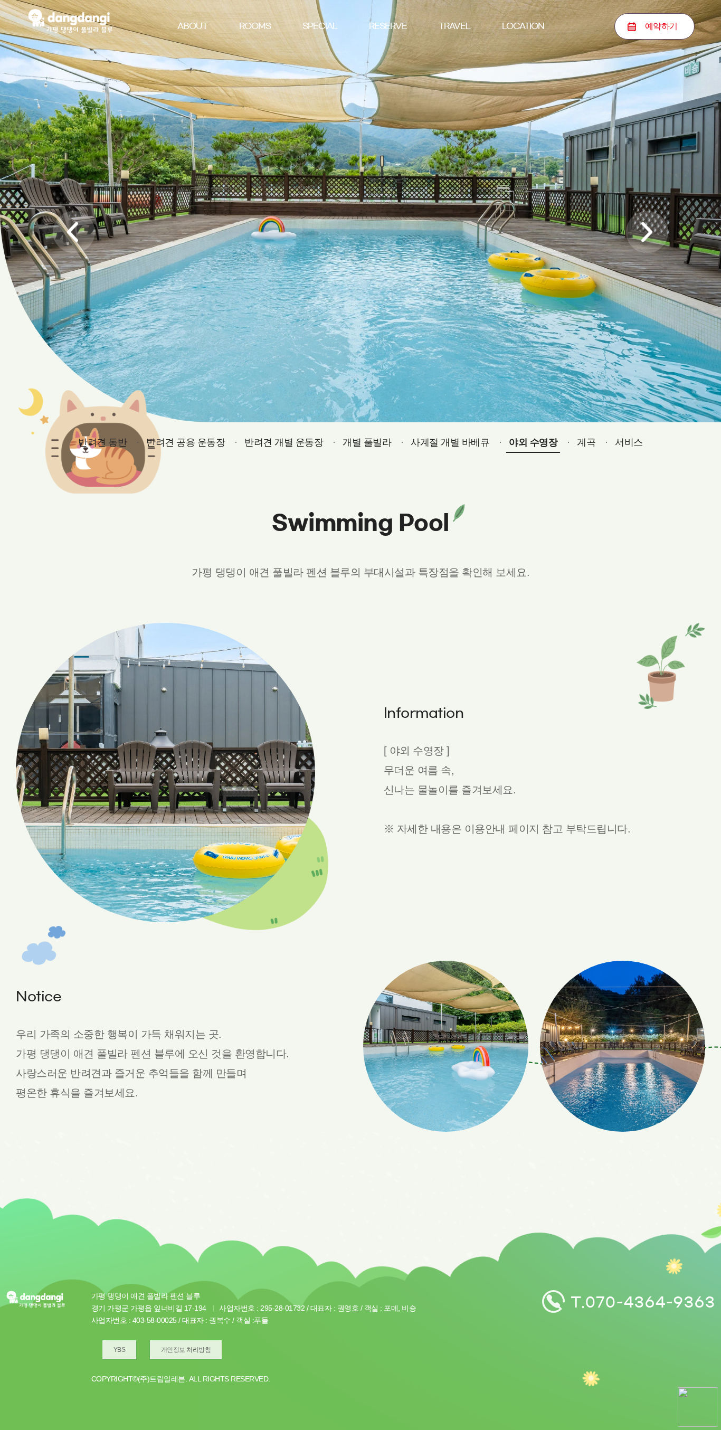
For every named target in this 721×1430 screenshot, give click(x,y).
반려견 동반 (319, 78)
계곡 (586, 442)
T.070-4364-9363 (643, 1302)
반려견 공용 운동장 (185, 442)
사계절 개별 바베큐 (450, 442)
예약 (661, 26)
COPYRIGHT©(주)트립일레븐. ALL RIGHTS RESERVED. (180, 1379)
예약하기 (388, 78)
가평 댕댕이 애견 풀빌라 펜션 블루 (69, 21)
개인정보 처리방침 (186, 1349)
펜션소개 (192, 78)
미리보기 (255, 78)
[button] (74, 232)
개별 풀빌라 (367, 442)
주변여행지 (454, 78)
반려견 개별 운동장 (283, 442)
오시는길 (523, 78)
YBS (119, 1349)
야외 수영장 (533, 442)
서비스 (629, 442)
